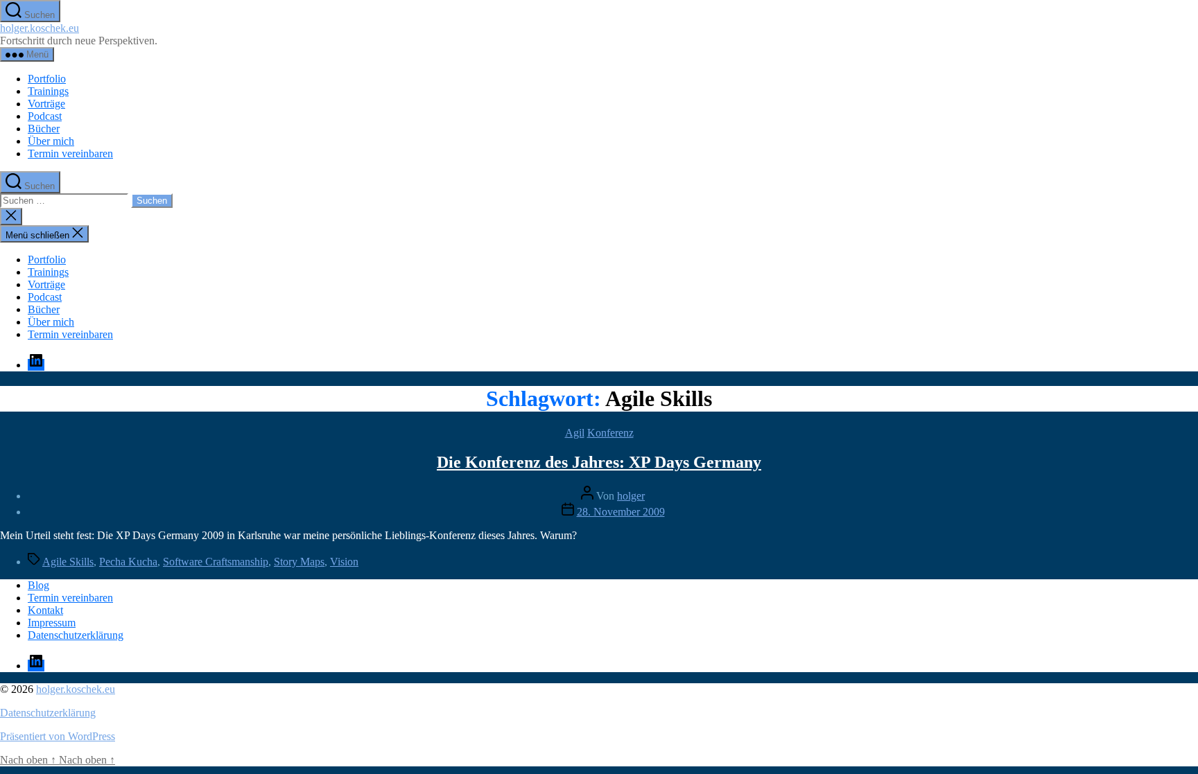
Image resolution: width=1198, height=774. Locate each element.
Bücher (44, 128)
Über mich (51, 141)
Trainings (48, 91)
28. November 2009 (621, 512)
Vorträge (46, 103)
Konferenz (610, 433)
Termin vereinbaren (70, 153)
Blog (38, 585)
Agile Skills (68, 562)
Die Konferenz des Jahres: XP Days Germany (599, 462)
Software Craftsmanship (215, 562)
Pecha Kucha (128, 562)
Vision (344, 562)
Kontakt (45, 610)
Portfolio (47, 79)
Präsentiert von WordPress (57, 736)
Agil (574, 433)
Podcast (45, 116)
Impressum (52, 622)
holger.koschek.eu (39, 28)
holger (631, 496)
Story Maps (299, 562)
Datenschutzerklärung (75, 635)
